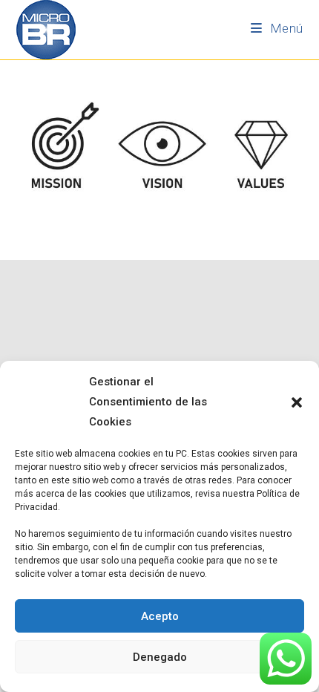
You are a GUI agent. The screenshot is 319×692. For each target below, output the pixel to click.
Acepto (160, 616)
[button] (296, 402)
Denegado (160, 657)
